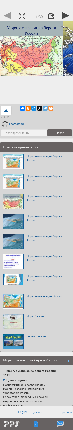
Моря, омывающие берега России (44, 158)
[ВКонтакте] (22, 108)
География (16, 124)
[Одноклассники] (28, 108)
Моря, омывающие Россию (44, 296)
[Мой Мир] (33, 108)
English (23, 412)
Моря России (35, 316)
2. (4, 380)
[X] (39, 108)
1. (4, 371)
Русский (37, 412)
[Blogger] (50, 108)
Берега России (36, 336)
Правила (66, 412)
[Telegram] (45, 108)
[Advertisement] (36, 5)
